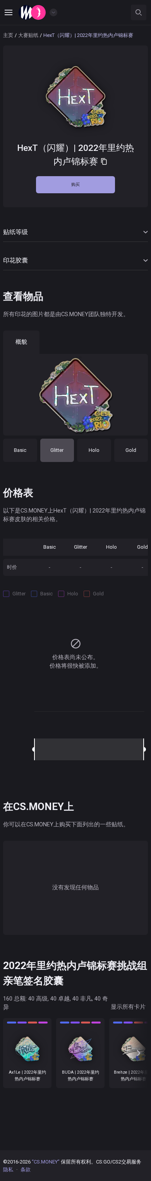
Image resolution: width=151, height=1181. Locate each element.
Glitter (56, 450)
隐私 (8, 1169)
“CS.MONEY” (46, 1162)
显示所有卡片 (128, 1007)
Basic (20, 450)
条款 (26, 1169)
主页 (8, 35)
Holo (94, 450)
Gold (130, 450)
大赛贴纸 (28, 35)
